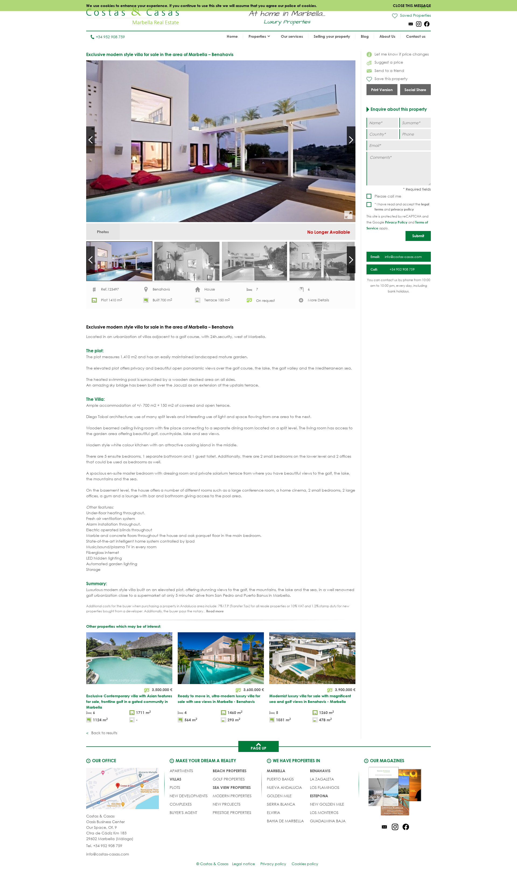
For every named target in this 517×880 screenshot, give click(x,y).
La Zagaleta (322, 779)
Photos (103, 231)
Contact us (415, 36)
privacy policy (402, 209)
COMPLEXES (181, 804)
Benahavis (320, 770)
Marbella (276, 770)
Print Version (382, 89)
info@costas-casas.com (107, 854)
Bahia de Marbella (285, 820)
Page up (258, 748)
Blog (365, 36)
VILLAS (175, 779)
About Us (387, 36)
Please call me (388, 196)
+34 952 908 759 (110, 36)
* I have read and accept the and (402, 207)
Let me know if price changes (402, 54)
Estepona (319, 795)
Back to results (103, 732)
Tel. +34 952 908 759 (104, 845)
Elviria (273, 812)
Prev (90, 139)
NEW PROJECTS (226, 804)
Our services (292, 36)
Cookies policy (305, 863)
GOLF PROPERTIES (229, 779)
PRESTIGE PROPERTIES (232, 812)
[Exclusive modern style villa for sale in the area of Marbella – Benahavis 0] (220, 141)
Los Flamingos (324, 787)
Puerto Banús (280, 779)
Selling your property (332, 36)
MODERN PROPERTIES (232, 795)
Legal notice (243, 863)
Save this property (391, 78)
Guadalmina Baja (327, 820)
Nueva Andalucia (284, 787)
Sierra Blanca (281, 804)
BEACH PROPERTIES (229, 770)
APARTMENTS (181, 770)
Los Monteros (324, 812)
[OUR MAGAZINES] (395, 792)
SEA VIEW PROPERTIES (232, 787)
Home (232, 36)
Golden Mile (279, 795)
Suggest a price (389, 62)
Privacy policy (273, 863)
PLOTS (175, 787)
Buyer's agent (183, 812)
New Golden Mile (327, 804)
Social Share (415, 89)
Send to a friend (389, 70)
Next (351, 139)
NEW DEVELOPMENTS (189, 795)
